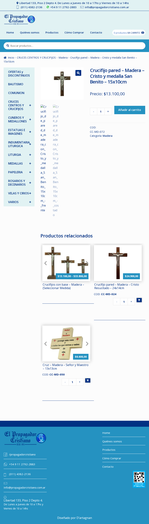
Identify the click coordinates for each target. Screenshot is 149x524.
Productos (51, 32)
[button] (78, 73)
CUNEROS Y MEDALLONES (19, 119)
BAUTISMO (15, 84)
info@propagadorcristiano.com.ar (107, 7)
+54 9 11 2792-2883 (63, 7)
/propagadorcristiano (22, 454)
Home (10, 32)
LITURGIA (19, 154)
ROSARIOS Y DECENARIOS (19, 183)
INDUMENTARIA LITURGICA (19, 144)
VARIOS (19, 201)
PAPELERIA (19, 172)
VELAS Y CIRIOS (19, 193)
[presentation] (45, 263)
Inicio (11, 57)
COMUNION (16, 93)
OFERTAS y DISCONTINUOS (19, 73)
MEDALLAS (19, 163)
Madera (63, 57)
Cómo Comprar (74, 32)
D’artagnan (84, 518)
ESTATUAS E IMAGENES (19, 132)
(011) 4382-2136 (31, 7)
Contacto (96, 32)
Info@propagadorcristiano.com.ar (24, 487)
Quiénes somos (29, 32)
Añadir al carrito (129, 110)
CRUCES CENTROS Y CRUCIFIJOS (36, 57)
